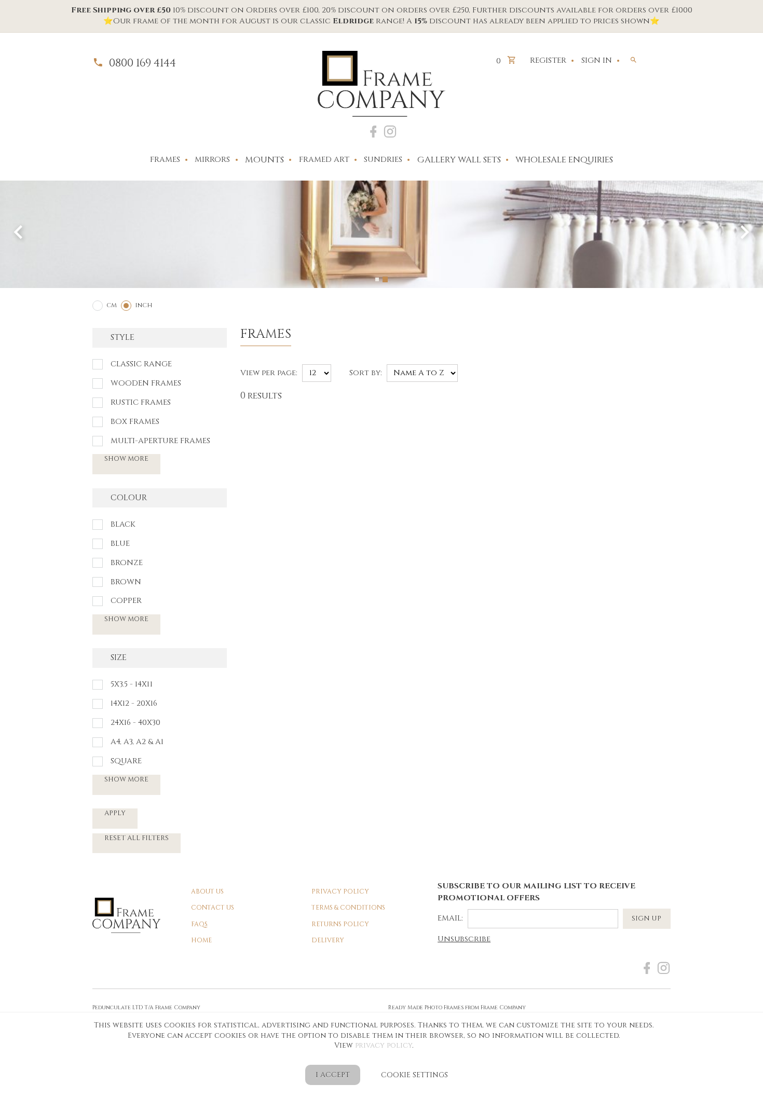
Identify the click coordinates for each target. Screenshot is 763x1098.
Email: (450, 918)
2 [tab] (385, 279)
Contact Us (212, 907)
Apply (115, 813)
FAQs (199, 924)
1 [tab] (377, 279)
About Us (207, 891)
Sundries (383, 159)
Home (201, 940)
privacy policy (383, 1045)
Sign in (596, 60)
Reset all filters (136, 838)
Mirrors (212, 159)
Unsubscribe (464, 939)
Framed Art (324, 159)
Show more (126, 458)
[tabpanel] (381, 234)
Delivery (327, 940)
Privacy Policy (340, 891)
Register (548, 60)
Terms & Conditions (348, 907)
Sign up (646, 918)
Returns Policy (340, 924)
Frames (165, 159)
